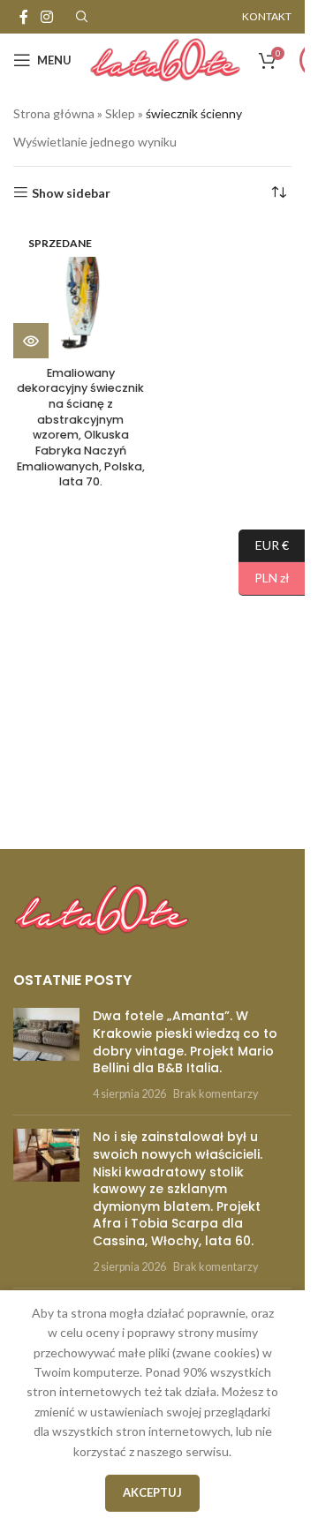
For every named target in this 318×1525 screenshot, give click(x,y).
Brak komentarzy (215, 1094)
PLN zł (264, 577)
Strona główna (54, 113)
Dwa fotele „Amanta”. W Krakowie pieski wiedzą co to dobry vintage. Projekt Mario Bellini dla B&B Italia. (185, 1042)
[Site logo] (165, 58)
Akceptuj (152, 1492)
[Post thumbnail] (46, 1054)
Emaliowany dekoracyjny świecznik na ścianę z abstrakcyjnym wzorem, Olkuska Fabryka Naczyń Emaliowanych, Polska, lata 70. (81, 427)
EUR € (263, 544)
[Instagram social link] (46, 17)
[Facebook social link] (23, 17)
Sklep (120, 113)
